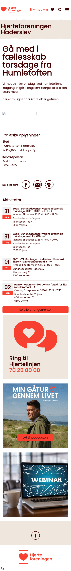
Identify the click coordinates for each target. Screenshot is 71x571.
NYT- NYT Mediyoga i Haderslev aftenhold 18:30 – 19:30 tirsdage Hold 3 (38, 260)
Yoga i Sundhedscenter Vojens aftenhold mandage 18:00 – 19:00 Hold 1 (38, 210)
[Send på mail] (37, 184)
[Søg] (60, 10)
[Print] (49, 184)
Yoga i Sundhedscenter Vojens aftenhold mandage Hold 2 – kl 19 (38, 235)
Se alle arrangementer (35, 310)
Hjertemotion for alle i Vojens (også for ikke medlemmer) (40, 286)
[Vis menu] (67, 10)
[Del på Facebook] (26, 184)
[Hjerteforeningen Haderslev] (11, 9)
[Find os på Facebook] (35, 535)
